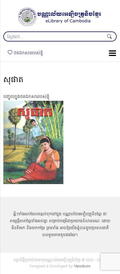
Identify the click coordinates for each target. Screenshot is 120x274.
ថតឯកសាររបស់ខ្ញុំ (27, 53)
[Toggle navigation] (111, 53)
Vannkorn (82, 266)
